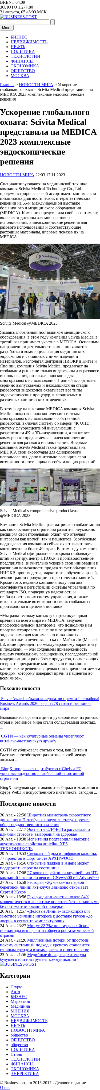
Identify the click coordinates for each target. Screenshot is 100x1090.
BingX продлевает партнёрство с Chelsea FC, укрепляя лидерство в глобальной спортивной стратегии (42, 773)
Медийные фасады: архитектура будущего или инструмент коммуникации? (43, 957)
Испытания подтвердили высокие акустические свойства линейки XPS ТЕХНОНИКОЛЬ (44, 844)
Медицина (20, 1006)
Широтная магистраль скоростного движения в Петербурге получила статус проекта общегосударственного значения (45, 820)
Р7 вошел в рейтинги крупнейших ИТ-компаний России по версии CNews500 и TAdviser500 (49, 875)
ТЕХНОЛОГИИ (25, 56)
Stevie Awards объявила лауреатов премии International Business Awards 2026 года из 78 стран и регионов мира (49, 703)
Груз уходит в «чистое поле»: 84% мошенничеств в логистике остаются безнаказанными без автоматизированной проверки (49, 902)
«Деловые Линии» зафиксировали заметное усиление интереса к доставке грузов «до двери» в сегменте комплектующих (46, 916)
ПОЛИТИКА (23, 51)
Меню (6, 28)
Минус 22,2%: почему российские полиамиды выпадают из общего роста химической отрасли (47, 930)
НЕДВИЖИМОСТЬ (29, 42)
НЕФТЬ (18, 46)
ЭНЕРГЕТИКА (25, 1073)
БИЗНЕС (19, 37)
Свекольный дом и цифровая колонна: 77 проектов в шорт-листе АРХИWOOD (48, 856)
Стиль (16, 1054)
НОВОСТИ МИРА (17, 174)
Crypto (16, 987)
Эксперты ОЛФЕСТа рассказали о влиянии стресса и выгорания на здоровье (45, 831)
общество (19, 1035)
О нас (5, 1087)
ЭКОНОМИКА (25, 66)
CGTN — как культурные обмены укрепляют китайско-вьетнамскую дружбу (42, 738)
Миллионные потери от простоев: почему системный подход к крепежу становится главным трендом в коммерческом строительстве (45, 945)
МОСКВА (20, 75)
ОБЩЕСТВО (23, 70)
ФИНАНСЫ (22, 61)
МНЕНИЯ (20, 1011)
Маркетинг (21, 1001)
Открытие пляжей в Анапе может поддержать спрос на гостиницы (44, 865)
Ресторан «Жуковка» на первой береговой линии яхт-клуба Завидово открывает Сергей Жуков (44, 887)
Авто (15, 991)
